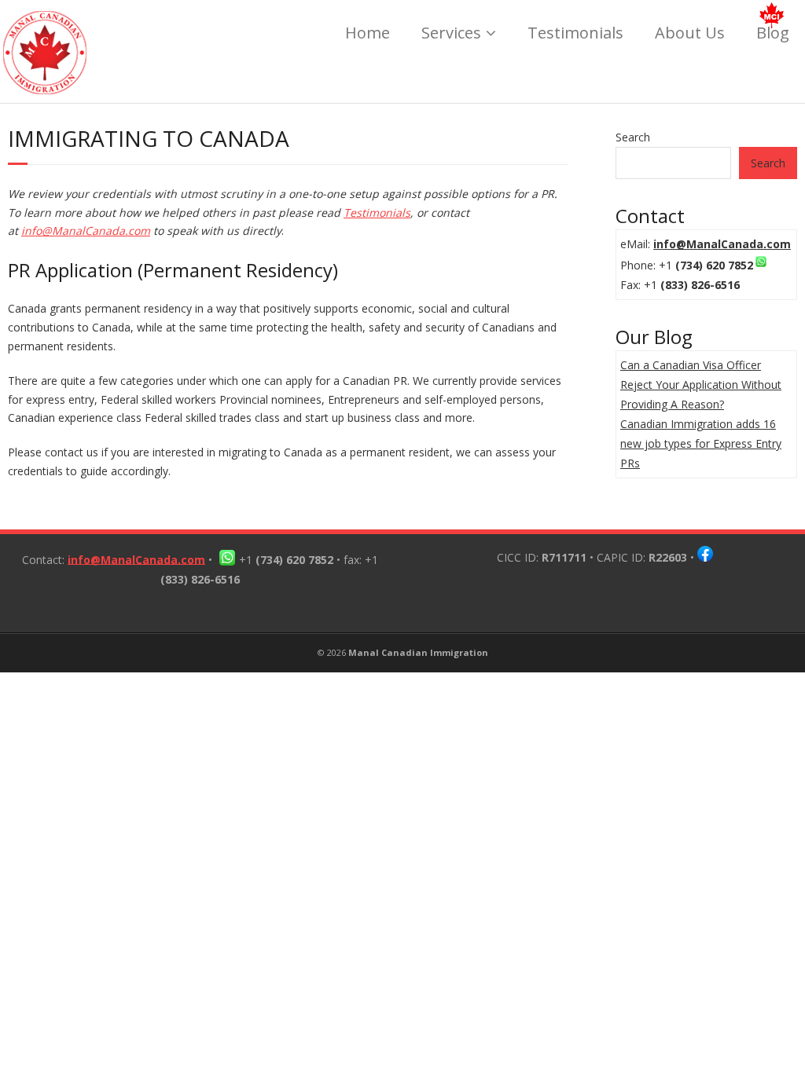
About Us (690, 32)
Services (451, 32)
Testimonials (575, 32)
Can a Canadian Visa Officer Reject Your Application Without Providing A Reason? (700, 384)
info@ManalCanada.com (85, 230)
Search (633, 137)
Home (367, 32)
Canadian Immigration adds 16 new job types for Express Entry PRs (700, 443)
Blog (772, 32)
